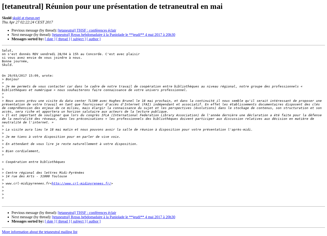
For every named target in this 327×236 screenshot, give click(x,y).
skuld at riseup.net (26, 18)
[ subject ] (78, 39)
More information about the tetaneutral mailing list (39, 232)
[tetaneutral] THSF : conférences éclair (87, 30)
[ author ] (94, 39)
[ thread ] (63, 39)
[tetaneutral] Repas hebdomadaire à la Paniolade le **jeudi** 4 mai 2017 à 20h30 (113, 35)
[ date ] (50, 39)
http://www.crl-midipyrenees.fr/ (81, 183)
